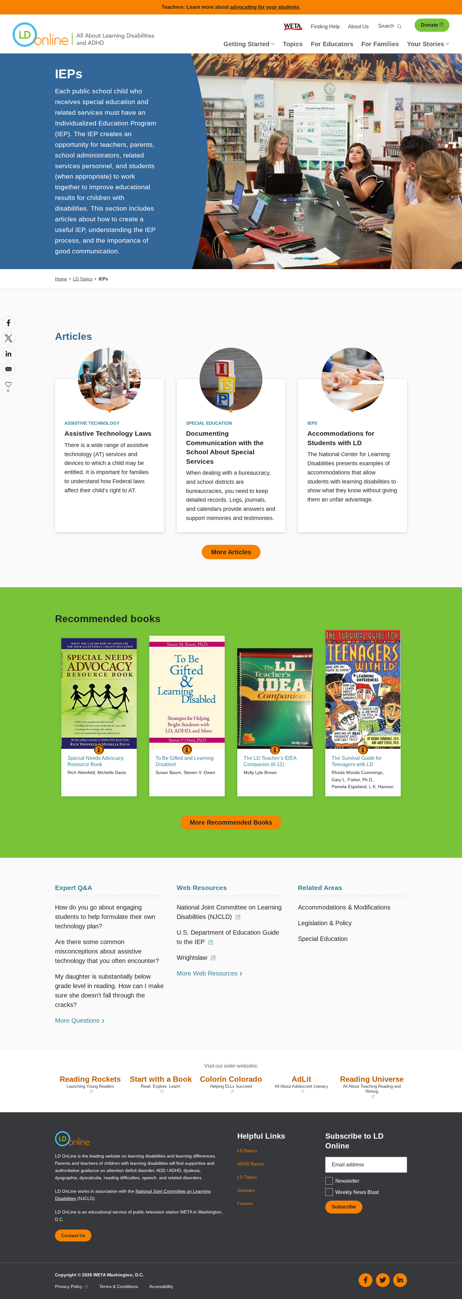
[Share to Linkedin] (8, 354)
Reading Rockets (89, 1084)
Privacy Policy (69, 1286)
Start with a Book (160, 1084)
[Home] (83, 37)
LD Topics (82, 278)
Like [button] (8, 384)
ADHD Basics (250, 1163)
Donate (429, 25)
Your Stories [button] (425, 44)
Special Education (323, 938)
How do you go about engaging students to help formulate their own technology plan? (105, 917)
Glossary (246, 1190)
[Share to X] (8, 338)
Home (61, 278)
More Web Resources (207, 973)
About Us (358, 26)
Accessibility (161, 1286)
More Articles (231, 552)
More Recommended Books (231, 822)
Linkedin (400, 1280)
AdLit (298, 1084)
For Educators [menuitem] (332, 44)
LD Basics (247, 1150)
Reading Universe (372, 1087)
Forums (245, 1203)
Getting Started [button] (246, 44)
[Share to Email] (8, 369)
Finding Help (325, 26)
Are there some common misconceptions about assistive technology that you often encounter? (107, 951)
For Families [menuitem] (380, 44)
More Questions (77, 1020)
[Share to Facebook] (8, 323)
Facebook (365, 1280)
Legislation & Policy (325, 923)
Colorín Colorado (230, 1084)
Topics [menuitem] (293, 44)
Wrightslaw (193, 957)
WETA (293, 26)
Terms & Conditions (118, 1286)
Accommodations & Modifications (344, 907)
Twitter (383, 1280)
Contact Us (73, 1235)
